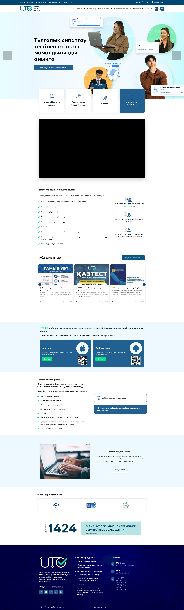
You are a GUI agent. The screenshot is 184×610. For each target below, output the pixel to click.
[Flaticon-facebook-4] (41, 592)
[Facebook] (142, 2)
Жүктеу (47, 359)
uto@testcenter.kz (27, 2)
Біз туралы (79, 8)
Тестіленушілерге (104, 8)
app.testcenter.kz (138, 459)
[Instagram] (137, 2)
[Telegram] (46, 592)
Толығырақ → (44, 302)
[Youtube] (147, 2)
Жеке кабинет (159, 2)
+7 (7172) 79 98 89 (66, 2)
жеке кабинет (128, 206)
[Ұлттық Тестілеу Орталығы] (30, 8)
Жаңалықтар (91, 8)
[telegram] (139, 2)
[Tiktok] (144, 2)
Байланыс (148, 8)
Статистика (137, 8)
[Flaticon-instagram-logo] (51, 592)
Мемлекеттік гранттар (121, 8)
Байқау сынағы (119, 470)
